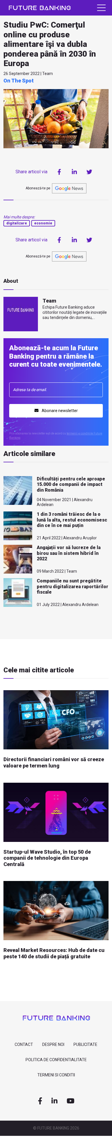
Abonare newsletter (59, 410)
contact (24, 1044)
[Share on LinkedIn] (74, 172)
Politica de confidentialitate (56, 1059)
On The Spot (18, 81)
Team (49, 301)
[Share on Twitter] (89, 172)
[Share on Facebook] (59, 172)
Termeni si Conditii (56, 1075)
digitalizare (16, 223)
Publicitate (85, 1044)
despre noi (53, 1044)
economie (43, 223)
